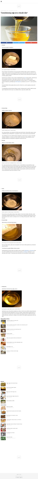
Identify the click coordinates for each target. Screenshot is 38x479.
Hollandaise (26, 250)
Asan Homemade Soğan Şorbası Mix (12, 396)
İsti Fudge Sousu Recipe (10, 432)
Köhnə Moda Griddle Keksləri (11, 387)
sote (25, 77)
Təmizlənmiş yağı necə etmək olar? (12, 320)
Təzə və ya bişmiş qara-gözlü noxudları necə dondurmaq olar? (17, 324)
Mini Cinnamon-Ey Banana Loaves (12, 415)
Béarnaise (32, 250)
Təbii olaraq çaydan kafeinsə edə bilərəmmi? (13, 337)
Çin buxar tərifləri (9, 333)
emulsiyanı (25, 251)
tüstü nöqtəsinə (18, 81)
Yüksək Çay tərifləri (9, 406)
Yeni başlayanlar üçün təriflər (13, 10)
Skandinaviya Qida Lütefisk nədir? (12, 428)
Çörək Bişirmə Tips (9, 346)
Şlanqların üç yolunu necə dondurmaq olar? (13, 329)
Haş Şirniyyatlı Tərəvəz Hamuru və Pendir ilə (13, 419)
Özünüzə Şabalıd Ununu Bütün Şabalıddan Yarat (14, 342)
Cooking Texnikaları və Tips (4, 10)
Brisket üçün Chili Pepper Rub (11, 391)
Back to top (19, 474)
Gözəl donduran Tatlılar (10, 400)
